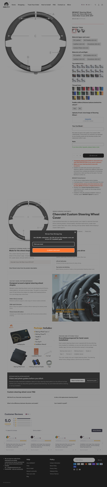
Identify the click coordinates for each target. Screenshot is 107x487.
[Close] (75, 232)
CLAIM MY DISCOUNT (53, 250)
